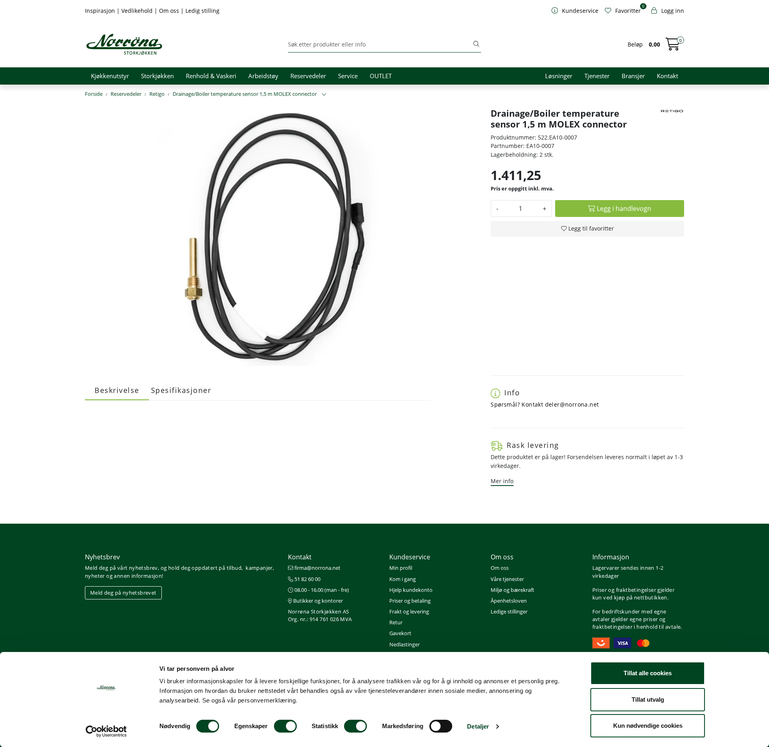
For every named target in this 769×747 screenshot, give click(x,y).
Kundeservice (409, 557)
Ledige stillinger (509, 611)
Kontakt (667, 76)
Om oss (170, 10)
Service (348, 76)
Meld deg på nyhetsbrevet (123, 592)
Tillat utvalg (648, 699)
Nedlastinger (404, 644)
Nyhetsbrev (102, 557)
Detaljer (478, 726)
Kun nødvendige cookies (647, 725)
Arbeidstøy (263, 76)
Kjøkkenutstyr (110, 76)
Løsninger (558, 76)
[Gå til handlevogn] (673, 47)
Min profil (400, 567)
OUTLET (381, 76)
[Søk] (476, 44)
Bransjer (633, 76)
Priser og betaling (410, 600)
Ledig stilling (202, 10)
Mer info (502, 481)
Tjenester (597, 76)
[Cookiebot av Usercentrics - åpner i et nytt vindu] (106, 731)
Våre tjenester (507, 579)
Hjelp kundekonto (411, 589)
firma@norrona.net (316, 567)
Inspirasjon (101, 10)
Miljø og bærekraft (512, 589)
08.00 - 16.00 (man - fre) (321, 589)
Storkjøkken (157, 76)
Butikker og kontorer (317, 600)
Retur (396, 622)
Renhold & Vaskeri (211, 76)
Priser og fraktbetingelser (624, 589)
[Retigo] (672, 111)
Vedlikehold (137, 10)
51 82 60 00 (306, 579)
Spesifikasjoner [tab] (181, 390)
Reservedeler (308, 76)
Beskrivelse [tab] (117, 390)
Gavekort (400, 633)
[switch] (285, 726)
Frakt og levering (409, 611)
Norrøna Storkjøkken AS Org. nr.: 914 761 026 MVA (320, 615)
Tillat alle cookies (648, 673)
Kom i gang (402, 579)
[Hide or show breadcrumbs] (324, 94)
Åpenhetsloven (509, 600)
